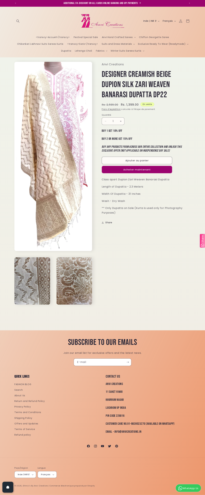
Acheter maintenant (137, 169)
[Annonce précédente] (15, 3)
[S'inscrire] (127, 362)
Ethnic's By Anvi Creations (36, 485)
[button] (17, 21)
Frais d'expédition (111, 109)
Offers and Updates (26, 423)
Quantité (106, 114)
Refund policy (22, 435)
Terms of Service (24, 429)
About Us (19, 395)
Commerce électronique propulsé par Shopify (72, 485)
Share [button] (108, 222)
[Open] (7, 487)
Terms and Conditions (27, 412)
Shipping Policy (23, 418)
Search (18, 389)
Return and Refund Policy (29, 401)
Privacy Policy (22, 406)
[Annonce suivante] (189, 3)
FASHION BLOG (22, 384)
